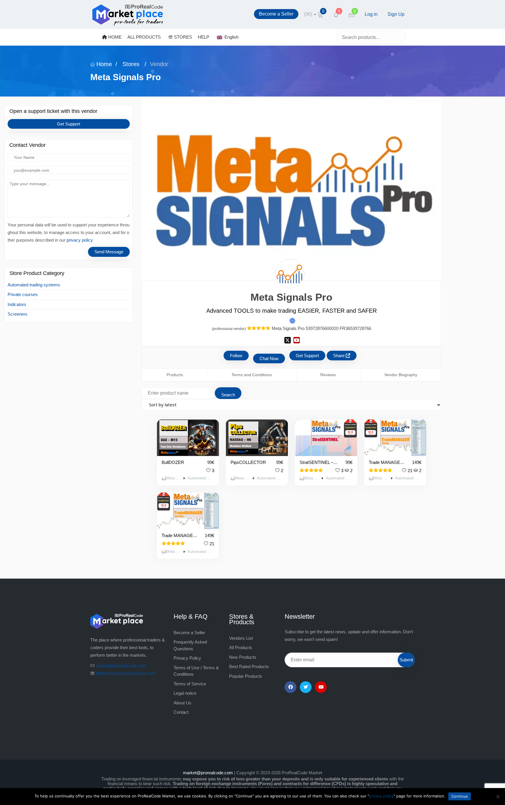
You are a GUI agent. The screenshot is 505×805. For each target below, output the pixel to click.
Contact (181, 712)
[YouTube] (321, 687)
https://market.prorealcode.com (125, 673)
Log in (371, 14)
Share (339, 355)
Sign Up (396, 14)
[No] (498, 796)
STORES (182, 37)
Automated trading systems (34, 284)
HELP (203, 37)
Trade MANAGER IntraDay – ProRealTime (180, 535)
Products (175, 374)
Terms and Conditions (251, 374)
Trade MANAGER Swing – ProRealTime (387, 462)
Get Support (68, 123)
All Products (240, 647)
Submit (406, 659)
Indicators (17, 304)
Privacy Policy (187, 658)
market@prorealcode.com (121, 665)
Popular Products (245, 676)
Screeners (17, 314)
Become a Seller (276, 13)
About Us (182, 702)
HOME (114, 37)
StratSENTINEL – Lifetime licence (319, 462)
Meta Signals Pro (173, 478)
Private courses (23, 294)
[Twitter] (306, 687)
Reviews (328, 374)
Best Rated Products (249, 666)
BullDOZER (173, 462)
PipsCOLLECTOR (248, 462)
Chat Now (269, 358)
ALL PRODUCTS (144, 37)
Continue (459, 796)
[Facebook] (290, 687)
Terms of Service (190, 683)
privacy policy (80, 240)
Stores (131, 64)
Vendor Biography (400, 374)
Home (103, 64)
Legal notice (185, 693)
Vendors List (241, 638)
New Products (242, 657)
